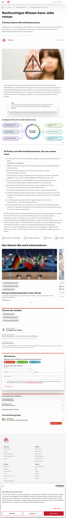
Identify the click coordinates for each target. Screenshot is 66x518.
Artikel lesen (5, 300)
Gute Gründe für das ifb (9, 456)
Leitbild (5, 451)
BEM (36, 469)
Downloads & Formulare (9, 476)
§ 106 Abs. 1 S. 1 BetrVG (15, 163)
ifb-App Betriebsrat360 (9, 481)
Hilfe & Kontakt (38, 449)
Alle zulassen (54, 513)
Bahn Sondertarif (7, 471)
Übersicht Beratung (39, 456)
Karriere (5, 458)
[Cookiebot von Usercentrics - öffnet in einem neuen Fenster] (57, 486)
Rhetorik (37, 471)
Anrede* (5, 367)
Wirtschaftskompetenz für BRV (11, 286)
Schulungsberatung (39, 458)
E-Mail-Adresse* (7, 376)
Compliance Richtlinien (9, 453)
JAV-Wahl (37, 478)
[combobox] (18, 369)
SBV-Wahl (37, 476)
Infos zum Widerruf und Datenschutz (34, 382)
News (10, 7)
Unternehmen (7, 449)
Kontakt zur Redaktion (12, 238)
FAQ (5, 478)
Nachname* (35, 372)
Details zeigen (57, 508)
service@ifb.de (38, 453)
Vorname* (6, 372)
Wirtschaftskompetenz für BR (10, 283)
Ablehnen (12, 513)
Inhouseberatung (38, 461)
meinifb (5, 473)
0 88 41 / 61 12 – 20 (39, 451)
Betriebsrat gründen (39, 466)
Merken (49, 238)
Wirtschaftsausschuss (21, 7)
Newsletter (6, 466)
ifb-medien (6, 469)
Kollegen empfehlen (33, 238)
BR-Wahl (37, 473)
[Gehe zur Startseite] (9, 2)
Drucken (61, 238)
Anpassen (32, 513)
